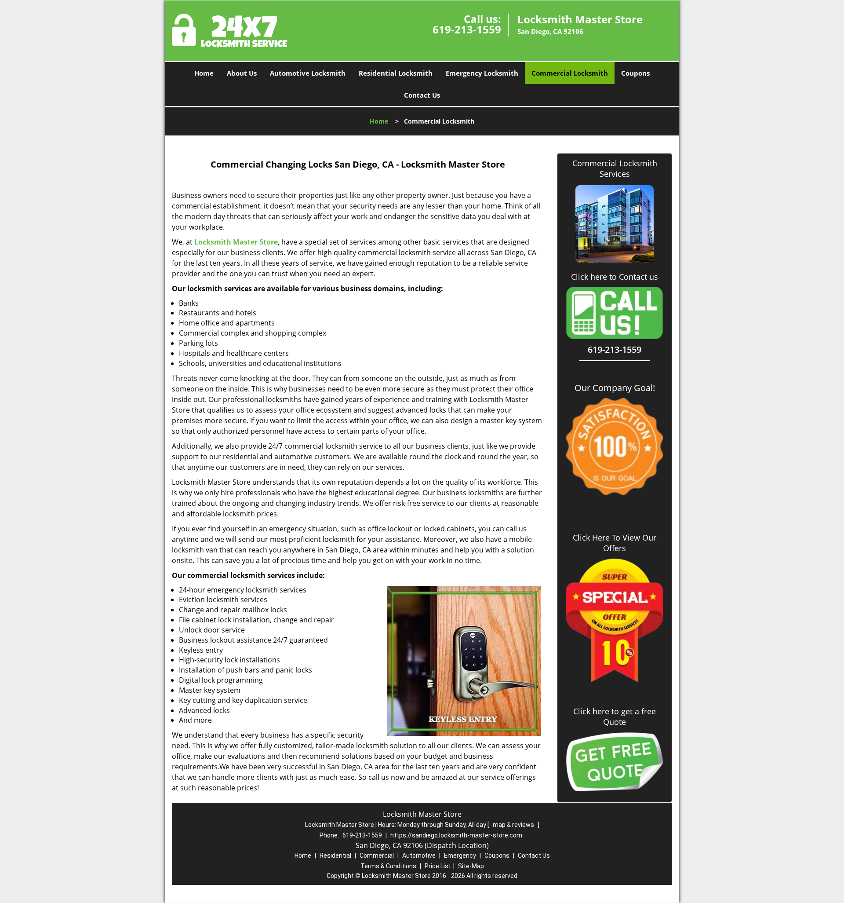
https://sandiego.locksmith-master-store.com (456, 835)
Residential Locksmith (396, 73)
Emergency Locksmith (482, 73)
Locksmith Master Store (236, 242)
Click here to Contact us (614, 277)
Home (204, 73)
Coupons (635, 73)
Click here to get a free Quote (614, 716)
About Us (242, 73)
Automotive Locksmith (308, 73)
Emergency (460, 855)
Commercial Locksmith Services (614, 168)
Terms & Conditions (388, 866)
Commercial (377, 855)
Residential (335, 855)
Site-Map (471, 866)
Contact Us (422, 95)
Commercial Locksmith (569, 73)
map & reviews (514, 824)
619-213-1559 (467, 29)
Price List (438, 866)
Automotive (419, 855)
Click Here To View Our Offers (614, 542)
